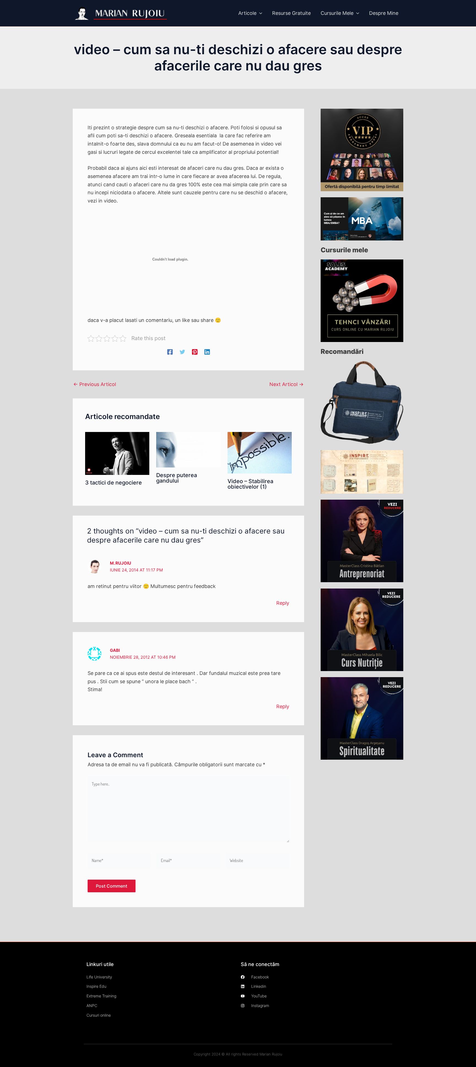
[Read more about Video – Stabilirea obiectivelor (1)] (260, 452)
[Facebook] (170, 351)
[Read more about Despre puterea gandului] (188, 449)
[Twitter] (182, 351)
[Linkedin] (207, 351)
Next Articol (286, 384)
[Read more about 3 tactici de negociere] (117, 453)
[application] (259, 13)
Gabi (115, 650)
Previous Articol (94, 384)
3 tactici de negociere (113, 482)
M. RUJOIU (120, 563)
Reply (282, 603)
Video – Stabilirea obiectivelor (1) (250, 484)
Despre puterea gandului (176, 478)
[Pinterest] (195, 351)
